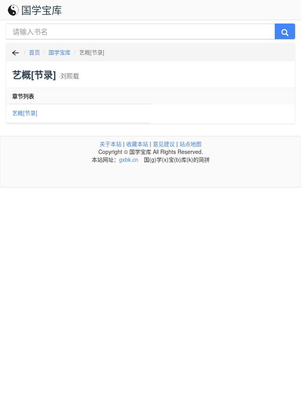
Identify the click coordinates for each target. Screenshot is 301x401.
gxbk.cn (128, 159)
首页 (34, 52)
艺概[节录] (24, 113)
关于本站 (110, 144)
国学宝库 (41, 9)
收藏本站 (137, 144)
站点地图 (190, 144)
